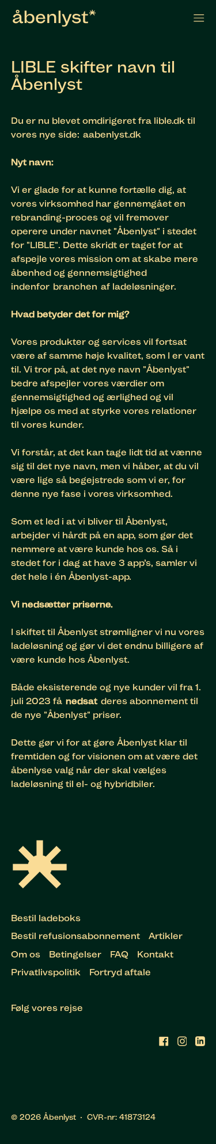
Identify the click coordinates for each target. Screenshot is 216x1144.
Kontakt (155, 954)
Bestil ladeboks (46, 918)
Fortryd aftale (120, 972)
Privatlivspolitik (46, 972)
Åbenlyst (59, 1117)
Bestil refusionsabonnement (75, 935)
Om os (25, 954)
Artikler (166, 935)
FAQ (119, 954)
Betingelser (75, 954)
